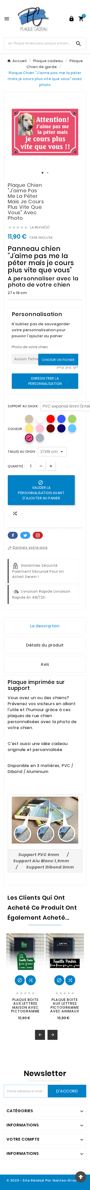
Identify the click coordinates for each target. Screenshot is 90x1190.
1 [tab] (42, 172)
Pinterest (38, 535)
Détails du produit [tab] (45, 645)
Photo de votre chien (30, 346)
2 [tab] (47, 172)
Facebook (13, 535)
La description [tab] (45, 626)
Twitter (25, 535)
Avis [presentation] (45, 664)
